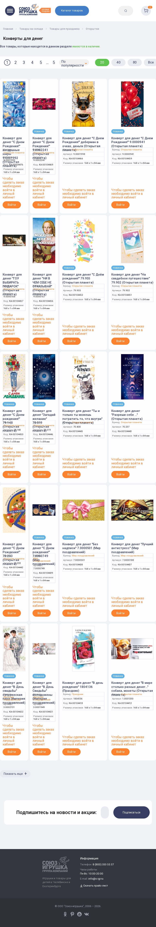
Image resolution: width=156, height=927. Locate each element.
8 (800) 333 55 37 (103, 864)
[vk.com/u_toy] (86, 914)
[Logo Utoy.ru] (35, 9)
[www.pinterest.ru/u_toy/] (65, 914)
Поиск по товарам (135, 7)
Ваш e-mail (6, 789)
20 (102, 62)
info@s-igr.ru (95, 878)
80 (135, 62)
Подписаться (131, 812)
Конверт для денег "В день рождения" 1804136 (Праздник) (82, 687)
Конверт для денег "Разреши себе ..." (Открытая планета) (127, 415)
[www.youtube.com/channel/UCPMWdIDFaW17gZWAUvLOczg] (79, 914)
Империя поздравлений (12, 698)
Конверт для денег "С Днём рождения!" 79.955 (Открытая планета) (83, 278)
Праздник (77, 694)
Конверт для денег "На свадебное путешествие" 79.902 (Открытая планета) (132, 278)
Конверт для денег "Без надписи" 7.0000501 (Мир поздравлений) (81, 548)
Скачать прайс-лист (95, 885)
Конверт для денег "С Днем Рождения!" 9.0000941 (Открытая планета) (132, 142)
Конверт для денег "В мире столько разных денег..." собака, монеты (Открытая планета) (132, 689)
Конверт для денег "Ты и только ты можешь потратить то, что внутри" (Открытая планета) (82, 417)
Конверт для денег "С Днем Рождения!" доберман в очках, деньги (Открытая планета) (83, 144)
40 (118, 62)
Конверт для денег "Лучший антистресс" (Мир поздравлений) (132, 548)
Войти (12, 205)
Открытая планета (13, 152)
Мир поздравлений (41, 559)
